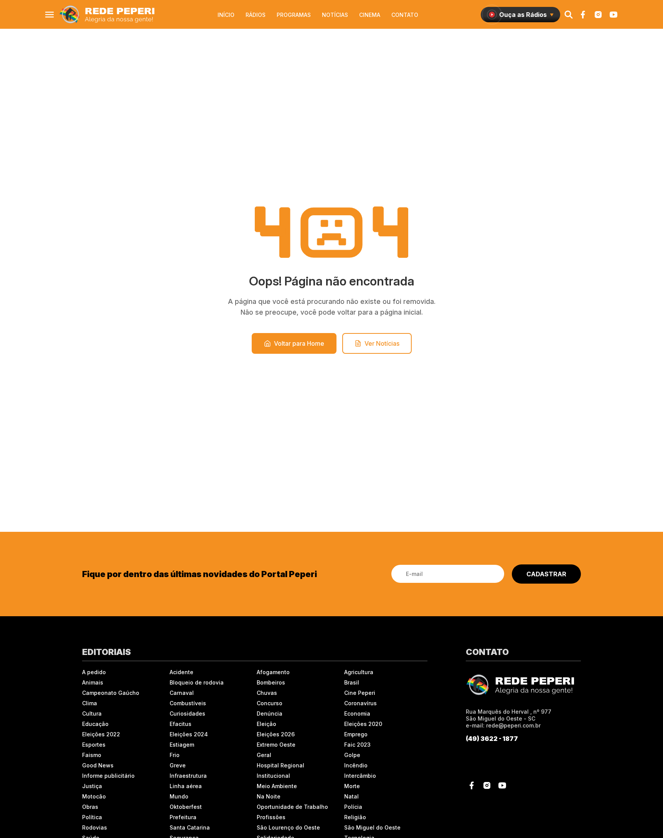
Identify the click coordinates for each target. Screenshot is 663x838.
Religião (355, 817)
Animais (92, 682)
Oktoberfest (186, 806)
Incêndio (356, 765)
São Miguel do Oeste (372, 827)
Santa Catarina (190, 827)
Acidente (181, 672)
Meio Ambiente (277, 786)
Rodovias (94, 827)
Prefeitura (183, 817)
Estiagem (182, 744)
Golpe (352, 755)
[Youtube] (613, 14)
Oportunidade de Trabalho (292, 806)
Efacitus (180, 724)
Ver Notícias (381, 343)
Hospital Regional (280, 765)
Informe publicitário (108, 775)
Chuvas (267, 693)
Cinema (369, 15)
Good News (98, 765)
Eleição (266, 724)
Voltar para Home (299, 343)
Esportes (94, 744)
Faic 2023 (357, 744)
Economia (357, 713)
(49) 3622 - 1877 (492, 738)
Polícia (353, 806)
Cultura (92, 713)
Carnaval (182, 693)
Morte (352, 786)
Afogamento (273, 672)
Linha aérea (186, 786)
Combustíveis (188, 703)
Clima (89, 703)
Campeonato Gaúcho (110, 693)
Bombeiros (271, 682)
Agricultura (358, 672)
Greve (178, 765)
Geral (264, 755)
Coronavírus (360, 703)
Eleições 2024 (189, 734)
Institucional (273, 775)
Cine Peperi (359, 693)
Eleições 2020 (363, 724)
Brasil (351, 682)
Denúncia (269, 713)
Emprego (356, 734)
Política (92, 817)
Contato (404, 15)
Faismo (91, 755)
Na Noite (268, 796)
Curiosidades (187, 713)
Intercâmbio (360, 775)
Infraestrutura (188, 775)
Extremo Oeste (276, 744)
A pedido (94, 672)
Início (226, 15)
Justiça (92, 786)
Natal (351, 796)
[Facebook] (582, 14)
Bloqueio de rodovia (197, 682)
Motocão (94, 796)
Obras (90, 806)
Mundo (179, 796)
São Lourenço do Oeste (288, 827)
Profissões (271, 817)
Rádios (256, 15)
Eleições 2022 (101, 734)
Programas (294, 15)
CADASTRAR (546, 574)
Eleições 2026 (276, 734)
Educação (95, 724)
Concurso (269, 703)
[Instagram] (598, 14)
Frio (175, 755)
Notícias (335, 15)
